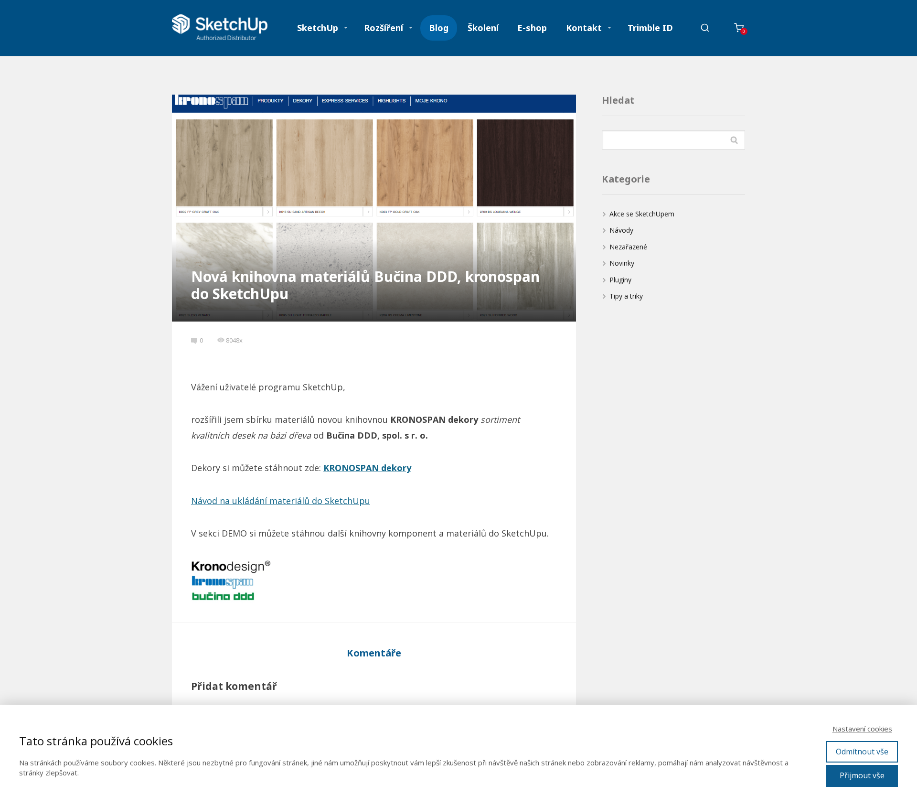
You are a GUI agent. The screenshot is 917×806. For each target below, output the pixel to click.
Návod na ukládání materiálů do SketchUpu (280, 500)
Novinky (621, 263)
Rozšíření (383, 27)
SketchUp (317, 27)
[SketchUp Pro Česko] (219, 28)
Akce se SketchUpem (641, 213)
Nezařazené (628, 246)
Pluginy (620, 279)
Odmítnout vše (862, 751)
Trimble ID (650, 27)
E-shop (532, 27)
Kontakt (584, 27)
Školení (483, 27)
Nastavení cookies (862, 728)
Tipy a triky (626, 296)
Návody (621, 230)
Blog (438, 27)
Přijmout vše (862, 775)
